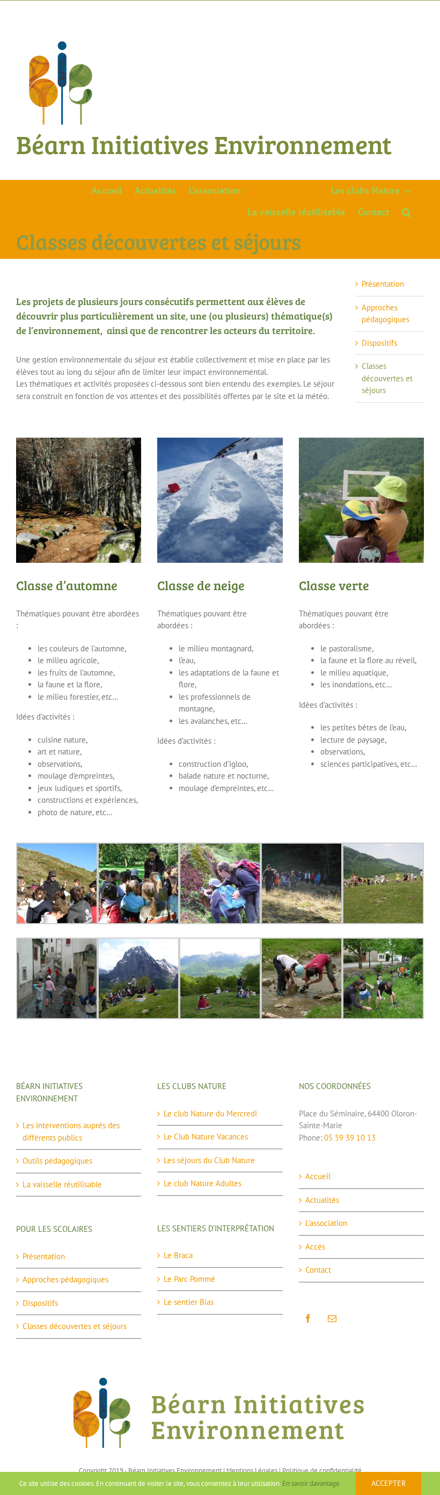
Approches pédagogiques (65, 1279)
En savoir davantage (311, 1483)
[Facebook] (308, 1318)
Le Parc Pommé (189, 1279)
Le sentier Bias (189, 1302)
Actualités (322, 1200)
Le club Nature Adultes (202, 1183)
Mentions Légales (251, 1470)
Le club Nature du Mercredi (210, 1113)
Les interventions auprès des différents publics (71, 1131)
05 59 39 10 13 (350, 1138)
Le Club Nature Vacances (206, 1136)
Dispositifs (379, 343)
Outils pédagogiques (57, 1161)
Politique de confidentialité (322, 1470)
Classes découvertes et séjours (387, 378)
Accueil (318, 1176)
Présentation (383, 284)
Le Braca (178, 1255)
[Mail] (332, 1318)
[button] (406, 212)
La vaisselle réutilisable (62, 1184)
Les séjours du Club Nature (209, 1160)
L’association (326, 1223)
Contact (318, 1270)
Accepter (388, 1483)
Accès (315, 1247)
